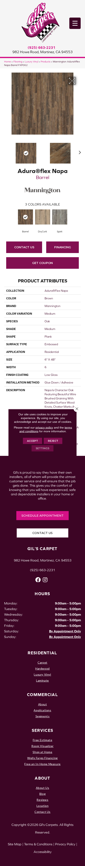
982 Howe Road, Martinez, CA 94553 (42, 52)
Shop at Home (42, 752)
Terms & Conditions (38, 844)
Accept (32, 440)
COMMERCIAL (42, 694)
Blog (42, 794)
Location (43, 805)
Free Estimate (42, 740)
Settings (42, 448)
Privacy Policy (65, 844)
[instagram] (45, 580)
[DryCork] (42, 217)
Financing (62, 247)
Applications (42, 710)
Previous (6, 151)
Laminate (42, 680)
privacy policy (44, 427)
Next (79, 151)
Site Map (14, 844)
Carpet (42, 662)
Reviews (42, 799)
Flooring (17, 61)
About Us (42, 788)
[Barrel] (25, 217)
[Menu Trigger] (75, 23)
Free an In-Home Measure (42, 764)
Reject (53, 440)
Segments (42, 716)
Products (45, 61)
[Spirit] (59, 217)
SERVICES (42, 730)
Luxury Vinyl (31, 61)
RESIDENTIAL (42, 652)
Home (7, 61)
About (42, 704)
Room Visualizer (42, 746)
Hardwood (42, 668)
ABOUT (42, 778)
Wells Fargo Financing (42, 758)
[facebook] (38, 580)
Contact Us (24, 247)
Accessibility (43, 852)
